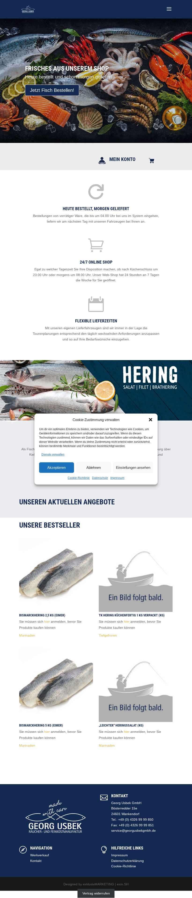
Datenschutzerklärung (127, 861)
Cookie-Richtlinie (79, 478)
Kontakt (35, 861)
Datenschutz (100, 478)
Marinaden (27, 635)
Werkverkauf (39, 855)
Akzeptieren (56, 467)
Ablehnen (93, 467)
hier (47, 621)
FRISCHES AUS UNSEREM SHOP (67, 68)
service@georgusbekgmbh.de (133, 830)
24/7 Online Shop (96, 262)
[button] (150, 419)
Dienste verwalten (52, 454)
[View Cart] (151, 161)
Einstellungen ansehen (133, 467)
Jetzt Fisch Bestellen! (52, 90)
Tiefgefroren (108, 635)
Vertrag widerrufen (96, 893)
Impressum (117, 478)
